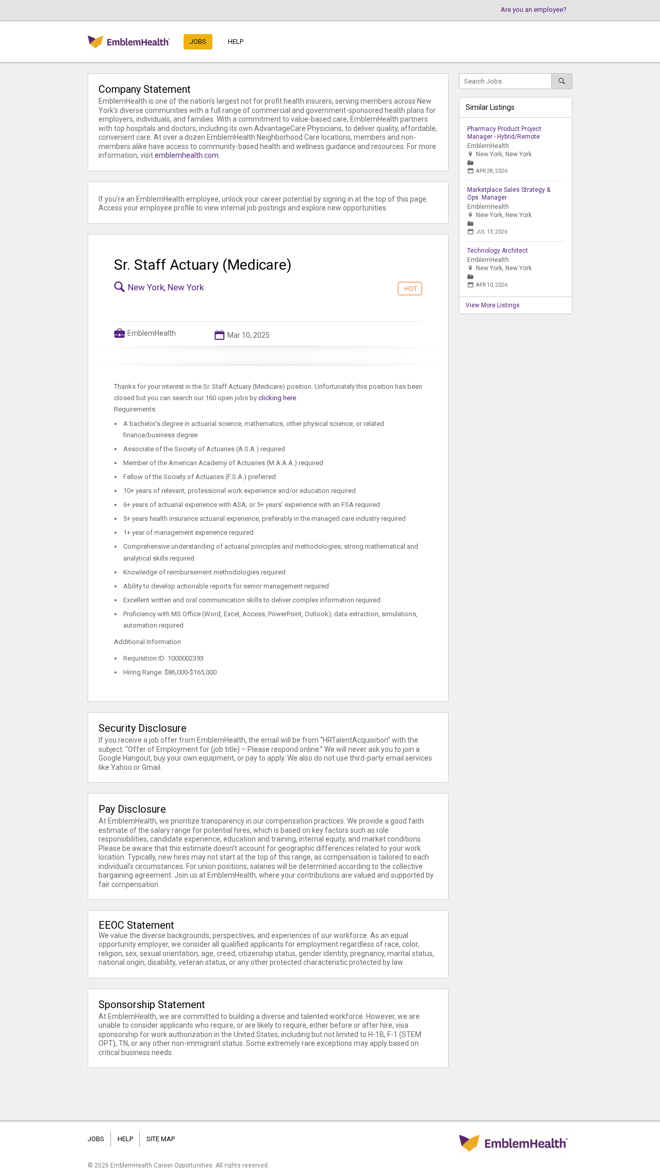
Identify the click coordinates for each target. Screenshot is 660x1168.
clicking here (277, 398)
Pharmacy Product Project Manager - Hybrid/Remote (504, 132)
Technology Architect (497, 250)
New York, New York (166, 287)
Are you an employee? (534, 9)
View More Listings (493, 305)
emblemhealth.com (187, 155)
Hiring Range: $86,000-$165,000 (170, 672)
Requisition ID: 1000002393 (163, 658)
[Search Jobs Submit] (562, 81)
